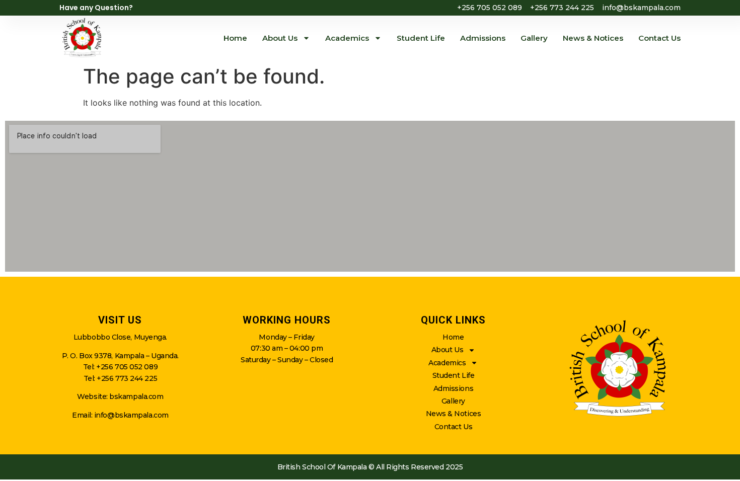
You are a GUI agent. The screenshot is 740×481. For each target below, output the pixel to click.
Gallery (534, 38)
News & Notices (593, 38)
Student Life (421, 38)
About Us (280, 38)
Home (235, 38)
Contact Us (659, 38)
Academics (347, 38)
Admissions (482, 38)
